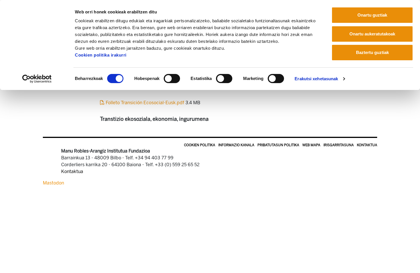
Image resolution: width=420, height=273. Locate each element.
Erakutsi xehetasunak (316, 78)
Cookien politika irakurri (101, 55)
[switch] (172, 78)
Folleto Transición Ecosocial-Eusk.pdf (145, 102)
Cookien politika (199, 145)
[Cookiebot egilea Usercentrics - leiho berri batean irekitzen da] (37, 79)
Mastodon (53, 183)
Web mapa (311, 145)
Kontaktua (367, 145)
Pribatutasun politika (278, 145)
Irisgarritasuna (338, 145)
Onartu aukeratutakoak (372, 33)
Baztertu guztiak (372, 52)
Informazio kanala (236, 145)
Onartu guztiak (372, 15)
